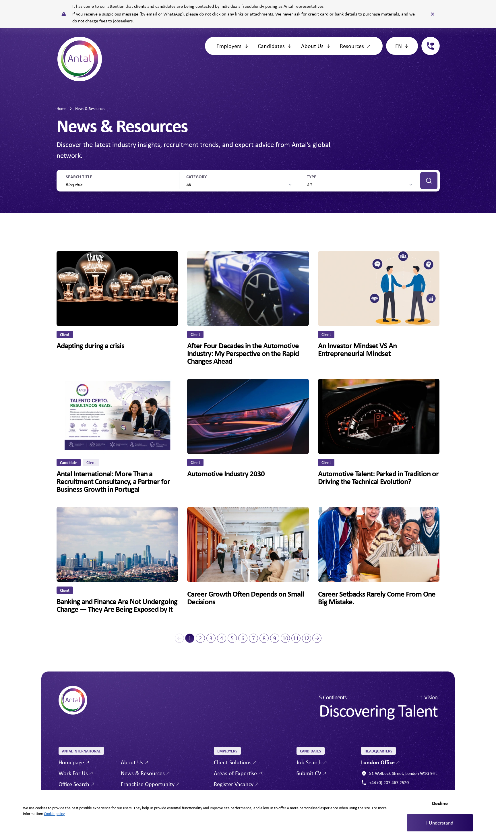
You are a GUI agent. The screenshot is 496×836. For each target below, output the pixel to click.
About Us (312, 46)
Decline (440, 803)
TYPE (311, 176)
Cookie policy (54, 813)
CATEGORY (196, 176)
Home (61, 108)
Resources (352, 46)
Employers (228, 46)
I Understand (439, 822)
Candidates (271, 46)
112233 (428, 40)
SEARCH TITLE (79, 176)
